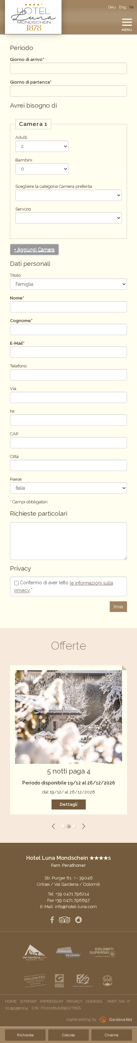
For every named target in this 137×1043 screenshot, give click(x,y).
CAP (14, 433)
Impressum (51, 1001)
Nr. (13, 411)
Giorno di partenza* (31, 82)
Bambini (23, 160)
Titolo (15, 275)
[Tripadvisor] (64, 920)
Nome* (17, 297)
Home (11, 1001)
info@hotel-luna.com (76, 906)
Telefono (18, 365)
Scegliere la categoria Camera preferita (53, 186)
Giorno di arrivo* (27, 59)
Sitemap (28, 1001)
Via (13, 388)
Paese (16, 479)
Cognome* (21, 320)
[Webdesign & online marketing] (114, 1019)
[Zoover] (78, 920)
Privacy (74, 1001)
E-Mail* (17, 343)
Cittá (14, 456)
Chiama (111, 1035)
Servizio (23, 209)
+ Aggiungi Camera (34, 249)
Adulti (21, 137)
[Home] (33, 17)
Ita (131, 7)
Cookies (94, 1001)
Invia (118, 606)
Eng (122, 7)
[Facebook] (52, 920)
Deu (112, 7)
